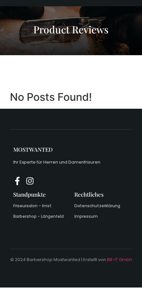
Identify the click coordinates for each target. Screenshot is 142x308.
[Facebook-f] (17, 181)
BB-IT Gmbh (119, 259)
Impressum (86, 216)
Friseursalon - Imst (32, 206)
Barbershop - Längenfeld (38, 216)
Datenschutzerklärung (97, 206)
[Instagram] (30, 181)
